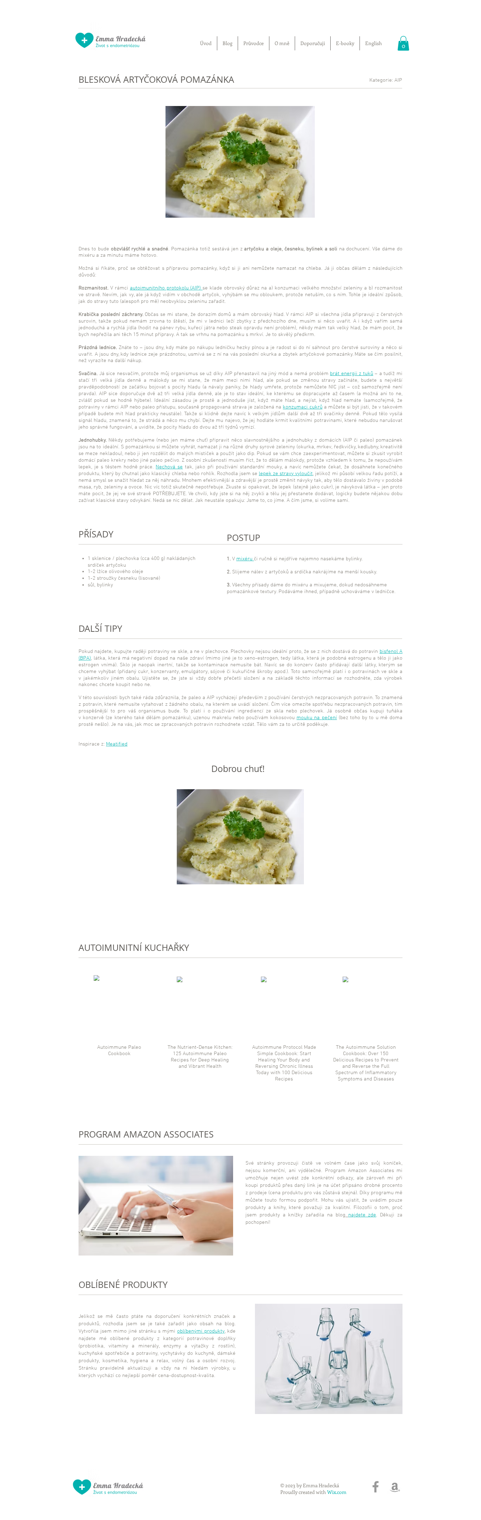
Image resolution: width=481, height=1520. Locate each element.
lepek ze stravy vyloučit (286, 474)
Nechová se (169, 467)
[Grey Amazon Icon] (394, 1486)
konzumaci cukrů (302, 407)
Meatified (116, 744)
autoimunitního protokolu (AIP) (166, 288)
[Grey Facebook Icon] (375, 1486)
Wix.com (336, 1492)
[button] (403, 43)
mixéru (245, 559)
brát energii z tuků (351, 373)
